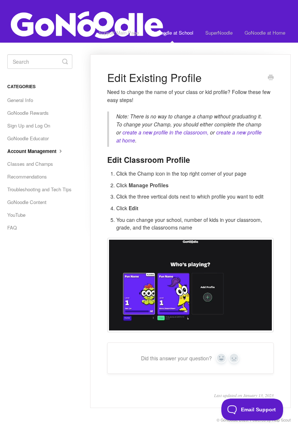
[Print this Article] (271, 78)
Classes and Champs (30, 163)
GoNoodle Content (27, 202)
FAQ (12, 227)
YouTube (16, 214)
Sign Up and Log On (28, 125)
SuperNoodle (219, 32)
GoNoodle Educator (28, 138)
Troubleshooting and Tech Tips (39, 189)
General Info (20, 100)
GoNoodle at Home (265, 32)
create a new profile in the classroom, (166, 132)
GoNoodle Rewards (28, 112)
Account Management (32, 151)
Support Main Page (118, 32)
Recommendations (27, 176)
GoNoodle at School (172, 32)
